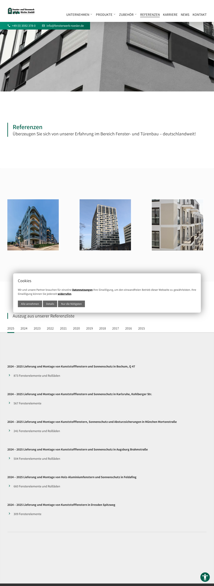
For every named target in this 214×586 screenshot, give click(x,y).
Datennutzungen (82, 290)
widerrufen (64, 294)
